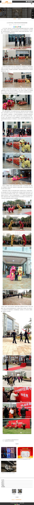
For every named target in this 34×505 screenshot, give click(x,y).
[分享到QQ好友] (18, 26)
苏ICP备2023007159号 (14, 503)
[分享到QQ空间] (20, 26)
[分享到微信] (15, 26)
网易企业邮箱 (22, 503)
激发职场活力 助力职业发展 (9, 441)
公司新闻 (14, 18)
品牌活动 (19, 18)
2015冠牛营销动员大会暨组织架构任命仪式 (11, 439)
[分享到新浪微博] (17, 26)
